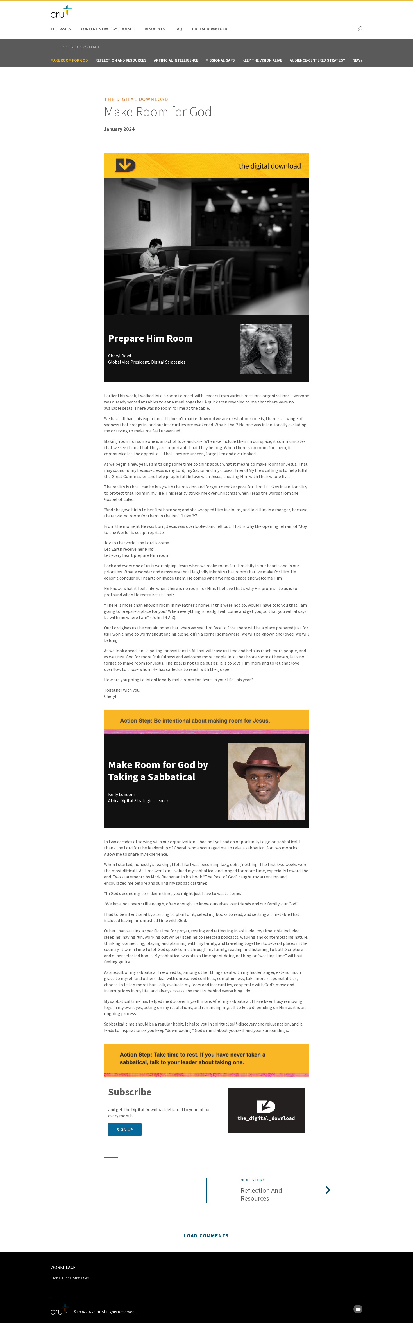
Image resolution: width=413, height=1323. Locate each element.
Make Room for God (69, 60)
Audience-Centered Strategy (317, 60)
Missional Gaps (220, 60)
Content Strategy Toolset (108, 28)
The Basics (61, 28)
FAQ (178, 28)
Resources (155, 28)
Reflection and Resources (121, 60)
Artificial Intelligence (176, 60)
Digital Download (209, 28)
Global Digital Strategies (70, 1278)
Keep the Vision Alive (262, 60)
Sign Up (125, 1129)
